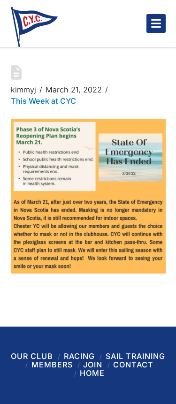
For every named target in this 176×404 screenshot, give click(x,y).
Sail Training (135, 356)
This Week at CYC (43, 101)
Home (92, 373)
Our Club (32, 356)
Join (92, 364)
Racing (79, 356)
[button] (156, 23)
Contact (133, 364)
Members (52, 364)
